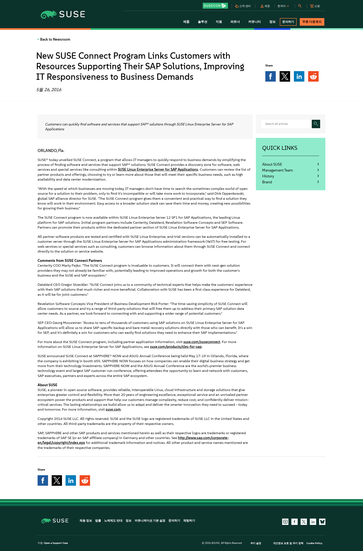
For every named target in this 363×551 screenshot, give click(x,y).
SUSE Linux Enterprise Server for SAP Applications (158, 169)
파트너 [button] (235, 22)
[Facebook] (294, 522)
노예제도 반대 (113, 520)
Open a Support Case (56, 543)
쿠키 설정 (255, 543)
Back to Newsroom (54, 39)
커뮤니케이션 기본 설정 (150, 520)
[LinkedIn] (313, 522)
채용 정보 (86, 520)
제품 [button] (186, 22)
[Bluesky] (322, 522)
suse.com (113, 409)
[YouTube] (285, 522)
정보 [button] (272, 22)
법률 (98, 520)
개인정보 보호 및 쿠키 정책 (288, 543)
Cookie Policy (314, 543)
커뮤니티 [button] (254, 22)
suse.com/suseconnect (201, 342)
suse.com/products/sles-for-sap (176, 347)
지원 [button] (219, 22)
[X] (304, 522)
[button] (216, 4)
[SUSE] (56, 520)
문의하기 (174, 520)
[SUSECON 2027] (215, 6)
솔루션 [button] (202, 22)
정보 (129, 520)
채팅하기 (189, 520)
